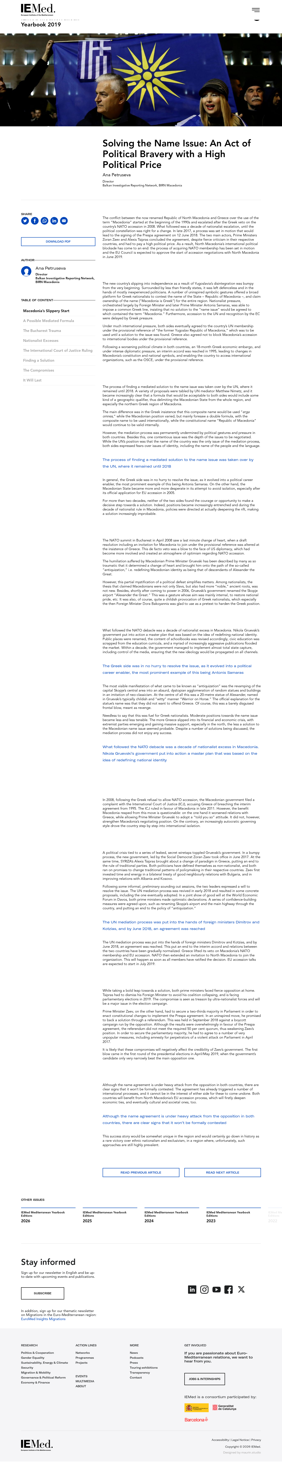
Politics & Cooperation (37, 1352)
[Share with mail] (64, 221)
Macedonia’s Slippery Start (46, 311)
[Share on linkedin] (54, 221)
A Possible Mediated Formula (48, 321)
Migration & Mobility (36, 1372)
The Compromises (38, 370)
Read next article (222, 1172)
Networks (83, 1352)
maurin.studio (251, 1452)
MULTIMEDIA (85, 1381)
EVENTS (82, 1376)
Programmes (85, 1357)
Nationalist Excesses (40, 341)
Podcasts (136, 1357)
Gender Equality (32, 1357)
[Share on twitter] (25, 221)
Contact (136, 1377)
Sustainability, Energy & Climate (44, 1362)
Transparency (140, 1372)
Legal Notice (240, 1439)
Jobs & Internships (204, 1379)
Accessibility (220, 1439)
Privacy (256, 1439)
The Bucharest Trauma (42, 331)
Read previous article (141, 1172)
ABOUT (81, 1386)
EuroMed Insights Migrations (43, 1319)
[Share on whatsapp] (44, 221)
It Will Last (32, 380)
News (134, 1352)
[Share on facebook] (35, 221)
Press (134, 1362)
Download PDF (58, 241)
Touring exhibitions (144, 1367)
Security (27, 1367)
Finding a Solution (38, 360)
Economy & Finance (35, 1382)
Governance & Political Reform (43, 1377)
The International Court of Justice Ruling (57, 351)
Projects (82, 1362)
